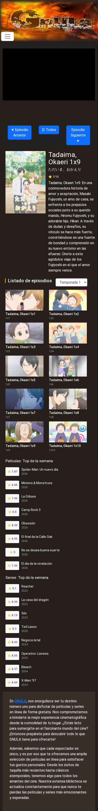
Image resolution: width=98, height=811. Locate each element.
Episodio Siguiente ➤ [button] (78, 135)
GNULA (20, 701)
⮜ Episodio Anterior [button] (19, 132)
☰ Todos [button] (49, 130)
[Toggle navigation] (7, 36)
